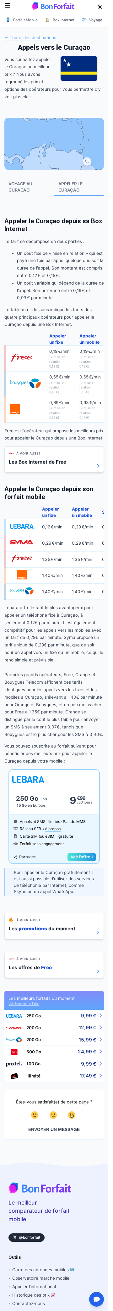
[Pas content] (35, 1114)
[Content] (54, 1114)
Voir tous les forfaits (23, 1003)
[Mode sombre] (99, 6)
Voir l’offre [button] (80, 856)
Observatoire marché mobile (40, 1278)
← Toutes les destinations (30, 37)
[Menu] (7, 6)
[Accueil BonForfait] (39, 1192)
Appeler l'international (34, 1286)
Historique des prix (31, 1295)
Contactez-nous (28, 1303)
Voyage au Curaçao (20, 187)
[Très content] (72, 1114)
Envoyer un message (54, 1129)
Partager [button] (27, 856)
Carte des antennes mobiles (41, 1269)
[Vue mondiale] (87, 161)
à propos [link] (53, 828)
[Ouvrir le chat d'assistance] (96, 1299)
